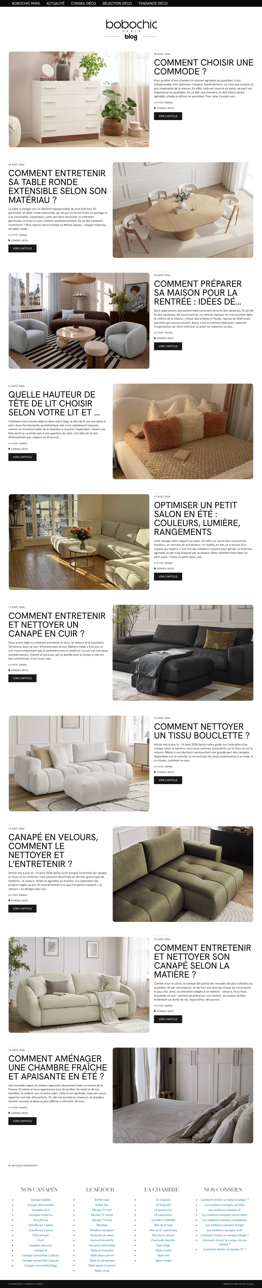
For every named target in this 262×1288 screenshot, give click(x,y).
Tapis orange (163, 1260)
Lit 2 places (163, 1200)
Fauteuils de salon (102, 1235)
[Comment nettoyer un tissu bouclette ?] (79, 763)
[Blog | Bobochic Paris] (131, 29)
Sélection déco (117, 3)
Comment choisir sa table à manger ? (225, 1200)
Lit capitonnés (163, 1215)
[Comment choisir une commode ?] (79, 99)
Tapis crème (163, 1250)
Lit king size (163, 1205)
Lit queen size (163, 1210)
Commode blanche (163, 1240)
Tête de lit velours (163, 1235)
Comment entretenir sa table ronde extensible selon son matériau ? (57, 186)
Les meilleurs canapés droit (224, 1230)
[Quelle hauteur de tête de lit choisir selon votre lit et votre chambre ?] (183, 431)
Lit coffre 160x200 (163, 1220)
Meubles (102, 1225)
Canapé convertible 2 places (40, 1255)
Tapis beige (163, 1245)
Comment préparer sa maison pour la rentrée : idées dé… (198, 292)
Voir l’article (168, 116)
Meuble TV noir (102, 1210)
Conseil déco (83, 3)
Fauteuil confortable (102, 1245)
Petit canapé (41, 1235)
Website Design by (239, 1284)
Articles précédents (24, 1165)
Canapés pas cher (40, 1245)
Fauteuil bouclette (102, 1240)
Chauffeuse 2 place (40, 1230)
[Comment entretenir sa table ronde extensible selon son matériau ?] (183, 210)
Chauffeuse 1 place (40, 1225)
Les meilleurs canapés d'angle (224, 1225)
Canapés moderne (41, 1215)
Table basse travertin (102, 1265)
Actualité (55, 3)
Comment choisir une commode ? (203, 67)
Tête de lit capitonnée (163, 1230)
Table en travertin (102, 1250)
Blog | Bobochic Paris (30, 1284)
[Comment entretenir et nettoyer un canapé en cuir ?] (183, 652)
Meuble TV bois (102, 1220)
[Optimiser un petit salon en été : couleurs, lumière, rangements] (79, 542)
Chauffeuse (40, 1220)
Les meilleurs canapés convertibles (224, 1215)
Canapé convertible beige (40, 1265)
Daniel (169, 102)
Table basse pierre (102, 1255)
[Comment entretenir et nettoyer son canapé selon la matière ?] (79, 984)
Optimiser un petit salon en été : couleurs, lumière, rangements (197, 518)
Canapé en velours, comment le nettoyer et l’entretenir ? (53, 850)
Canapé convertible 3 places (40, 1260)
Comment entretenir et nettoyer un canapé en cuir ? (57, 624)
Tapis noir (163, 1255)
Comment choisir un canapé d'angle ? (225, 1235)
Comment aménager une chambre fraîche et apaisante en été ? (57, 1067)
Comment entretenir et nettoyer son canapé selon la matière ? (202, 961)
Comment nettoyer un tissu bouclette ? (202, 731)
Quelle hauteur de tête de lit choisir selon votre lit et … (54, 403)
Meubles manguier (102, 1230)
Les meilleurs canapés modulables (224, 1220)
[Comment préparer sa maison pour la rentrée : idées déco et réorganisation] (79, 320)
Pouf (40, 1240)
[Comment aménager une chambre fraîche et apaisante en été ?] (183, 1095)
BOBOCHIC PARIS (26, 3)
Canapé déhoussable (40, 1205)
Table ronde (102, 1271)
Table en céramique (102, 1260)
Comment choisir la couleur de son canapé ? (224, 1242)
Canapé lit (40, 1250)
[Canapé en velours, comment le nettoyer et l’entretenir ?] (183, 874)
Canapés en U (41, 1210)
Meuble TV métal (102, 1215)
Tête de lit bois (163, 1225)
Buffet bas (102, 1205)
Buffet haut (102, 1200)
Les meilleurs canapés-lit (225, 1210)
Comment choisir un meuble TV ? (224, 1249)
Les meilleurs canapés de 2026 (225, 1205)
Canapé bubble (40, 1200)
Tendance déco (153, 3)
